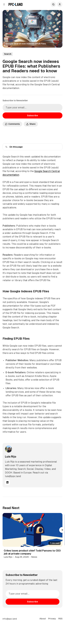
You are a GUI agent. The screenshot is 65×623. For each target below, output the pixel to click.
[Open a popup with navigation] (4, 4)
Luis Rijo (10, 456)
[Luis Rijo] (8, 449)
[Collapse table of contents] (6, 146)
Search (53, 4)
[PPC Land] (15, 4)
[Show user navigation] (59, 4)
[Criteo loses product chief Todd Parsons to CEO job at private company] (33, 530)
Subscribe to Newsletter (15, 100)
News (34, 557)
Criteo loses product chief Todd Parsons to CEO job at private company (32, 552)
